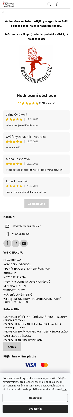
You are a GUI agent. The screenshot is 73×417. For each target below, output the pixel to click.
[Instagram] (16, 243)
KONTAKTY (9, 273)
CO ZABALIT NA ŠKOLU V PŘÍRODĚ (23, 340)
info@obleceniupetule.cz (26, 226)
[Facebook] (7, 243)
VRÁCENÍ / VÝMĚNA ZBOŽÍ (18, 294)
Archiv (12, 347)
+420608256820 (21, 234)
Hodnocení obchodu (36, 95)
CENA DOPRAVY (12, 260)
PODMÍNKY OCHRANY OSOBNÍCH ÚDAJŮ (26, 281)
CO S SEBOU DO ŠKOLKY (17, 336)
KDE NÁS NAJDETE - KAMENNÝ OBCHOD (26, 268)
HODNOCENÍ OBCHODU (17, 264)
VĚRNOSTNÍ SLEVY (14, 290)
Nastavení (35, 398)
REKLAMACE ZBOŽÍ (14, 286)
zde (64, 389)
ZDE (43, 39)
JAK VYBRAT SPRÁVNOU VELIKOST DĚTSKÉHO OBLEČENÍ (36, 331)
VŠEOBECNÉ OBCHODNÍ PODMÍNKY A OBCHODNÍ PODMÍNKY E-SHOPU (32, 300)
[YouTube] (24, 243)
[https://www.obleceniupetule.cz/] (36, 64)
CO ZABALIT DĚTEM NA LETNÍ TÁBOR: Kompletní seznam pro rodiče (32, 326)
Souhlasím (35, 409)
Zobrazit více (36, 204)
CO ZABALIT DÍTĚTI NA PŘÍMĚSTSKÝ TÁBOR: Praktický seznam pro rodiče (35, 319)
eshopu (56, 26)
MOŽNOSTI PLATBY (14, 277)
